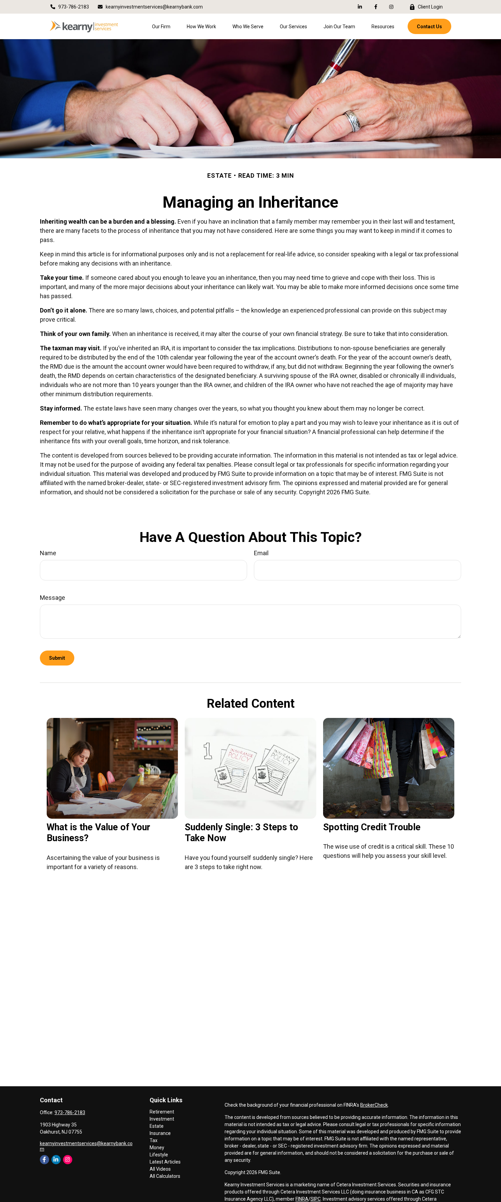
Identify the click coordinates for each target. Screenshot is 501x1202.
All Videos (160, 1169)
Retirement (162, 1112)
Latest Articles (165, 1162)
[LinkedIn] (360, 7)
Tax (153, 1140)
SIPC (315, 1199)
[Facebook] (375, 7)
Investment (162, 1119)
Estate (157, 1126)
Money (157, 1147)
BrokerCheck (374, 1105)
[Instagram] (67, 1159)
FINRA (301, 1199)
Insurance (160, 1133)
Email (261, 553)
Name (48, 553)
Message (52, 597)
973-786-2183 (73, 7)
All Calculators (165, 1176)
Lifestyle (159, 1154)
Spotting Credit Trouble (372, 827)
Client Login (430, 7)
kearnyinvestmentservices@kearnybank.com (154, 7)
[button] (161, 26)
